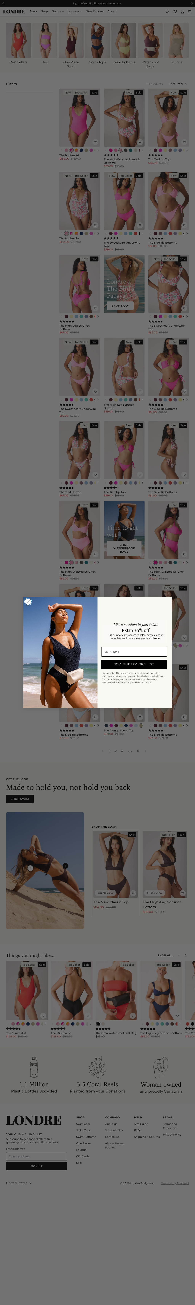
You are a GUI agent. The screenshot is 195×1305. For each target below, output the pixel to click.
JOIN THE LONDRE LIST (134, 664)
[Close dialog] (28, 601)
